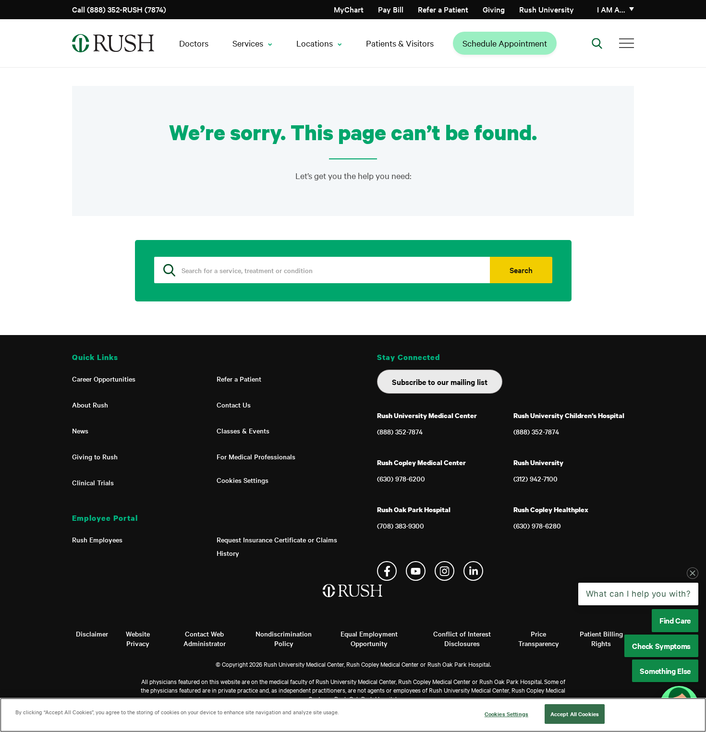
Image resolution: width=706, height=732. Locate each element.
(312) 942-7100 (535, 478)
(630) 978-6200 (401, 478)
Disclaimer (92, 633)
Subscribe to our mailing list (439, 381)
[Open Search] (597, 43)
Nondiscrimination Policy (284, 638)
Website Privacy (138, 638)
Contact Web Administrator (204, 638)
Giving (494, 9)
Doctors (193, 42)
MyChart (349, 9)
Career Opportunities (103, 379)
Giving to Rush (95, 456)
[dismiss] (692, 573)
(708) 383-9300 (400, 525)
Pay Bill (390, 9)
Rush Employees (97, 539)
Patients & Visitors (400, 42)
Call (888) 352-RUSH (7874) (119, 9)
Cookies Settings (242, 480)
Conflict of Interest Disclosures (462, 638)
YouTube (416, 571)
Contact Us (234, 404)
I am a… (611, 9)
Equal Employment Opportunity (369, 638)
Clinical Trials (93, 482)
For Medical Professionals (256, 456)
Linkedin (473, 571)
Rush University (546, 9)
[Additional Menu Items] (626, 43)
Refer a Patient (443, 9)
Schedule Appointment (505, 42)
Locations (314, 42)
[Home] (353, 600)
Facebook (387, 571)
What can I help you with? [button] (638, 594)
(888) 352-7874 (400, 431)
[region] (353, 715)
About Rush (90, 404)
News (80, 430)
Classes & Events (243, 430)
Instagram (444, 571)
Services (247, 42)
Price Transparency (538, 638)
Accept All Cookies (574, 714)
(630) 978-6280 (537, 525)
